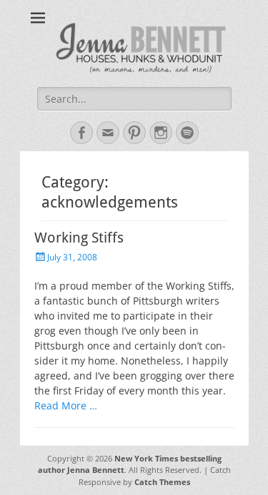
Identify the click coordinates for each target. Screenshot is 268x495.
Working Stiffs (79, 237)
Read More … (65, 405)
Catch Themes (162, 481)
